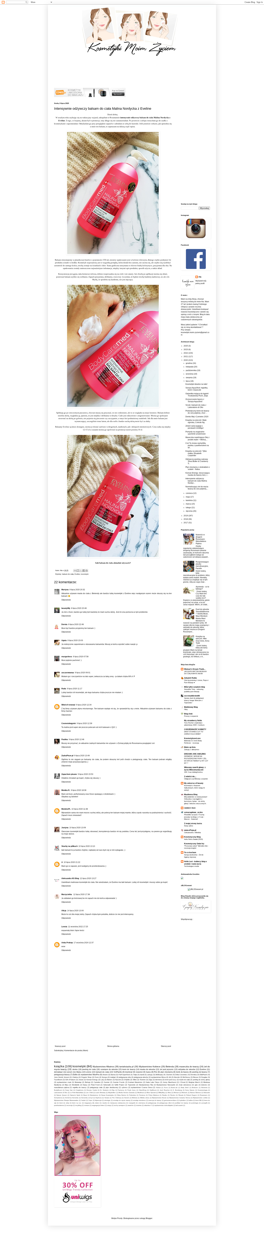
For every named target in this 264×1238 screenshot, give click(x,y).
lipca (188, 381)
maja (188, 497)
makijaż (113, 1077)
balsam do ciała (68, 574)
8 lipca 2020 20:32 (77, 590)
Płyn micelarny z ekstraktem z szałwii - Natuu (197, 468)
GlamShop (143, 1090)
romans (86, 1105)
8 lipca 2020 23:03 (75, 640)
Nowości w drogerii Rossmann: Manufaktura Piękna (201, 539)
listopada (190, 367)
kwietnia (189, 500)
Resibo (164, 1095)
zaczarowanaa (67, 673)
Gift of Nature (70, 1080)
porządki (204, 1103)
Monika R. (65, 790)
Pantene (142, 1095)
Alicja (63, 911)
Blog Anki (188, 714)
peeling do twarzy (199, 1072)
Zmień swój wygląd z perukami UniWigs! (194, 427)
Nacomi (118, 1080)
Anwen (105, 1075)
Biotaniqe (78, 1082)
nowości (139, 1072)
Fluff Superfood (124, 1075)
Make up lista (190, 747)
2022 (186, 353)
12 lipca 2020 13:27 (88, 878)
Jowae (80, 1080)
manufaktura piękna (61, 1087)
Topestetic (132, 1085)
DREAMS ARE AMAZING (195, 754)
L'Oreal (182, 1082)
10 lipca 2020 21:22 (72, 862)
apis (196, 1085)
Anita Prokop (67, 943)
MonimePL (66, 809)
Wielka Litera (144, 1098)
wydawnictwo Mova (158, 1077)
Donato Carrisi (92, 1090)
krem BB (198, 1100)
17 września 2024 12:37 (84, 943)
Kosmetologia (202, 1090)
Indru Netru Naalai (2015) (193, 839)
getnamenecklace (170, 1100)
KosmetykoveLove (192, 738)
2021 (186, 356)
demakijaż (58, 1072)
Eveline (77, 574)
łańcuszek (179, 1105)
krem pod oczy (170, 1080)
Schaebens (58, 1098)
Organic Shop (86, 1077)
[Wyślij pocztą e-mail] (75, 570)
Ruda (63, 689)
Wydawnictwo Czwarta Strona (179, 1098)
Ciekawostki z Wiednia (192, 832)
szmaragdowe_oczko (193, 812)
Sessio (107, 1098)
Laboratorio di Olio (60, 1092)
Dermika (193, 1075)
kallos (191, 1100)
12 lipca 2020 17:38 (81, 894)
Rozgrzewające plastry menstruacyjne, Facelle (202, 565)
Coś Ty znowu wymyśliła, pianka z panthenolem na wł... (197, 445)
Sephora (98, 1098)
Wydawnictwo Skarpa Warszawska (66, 1100)
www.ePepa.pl (190, 830)
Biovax (195, 1077)
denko (75, 1069)
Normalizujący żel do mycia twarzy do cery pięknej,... (196, 488)
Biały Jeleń (185, 1087)
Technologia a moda (191, 866)
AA (170, 1077)
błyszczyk (98, 1100)
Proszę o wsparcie (191, 716)
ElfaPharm (203, 1075)
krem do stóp (64, 1103)
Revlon (172, 1095)
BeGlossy (186, 1077)
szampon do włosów (109, 1069)
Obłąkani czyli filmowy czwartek (196, 779)
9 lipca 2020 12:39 (84, 723)
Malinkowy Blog (191, 707)
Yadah (83, 1100)
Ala (199, 277)
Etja (113, 1090)
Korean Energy (92, 1080)
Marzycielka (66, 894)
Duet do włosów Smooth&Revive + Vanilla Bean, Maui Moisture (202, 612)
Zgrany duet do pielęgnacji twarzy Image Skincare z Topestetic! (194, 700)
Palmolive (132, 1095)
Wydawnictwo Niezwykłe (165, 1085)
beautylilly (65, 608)
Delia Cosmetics (181, 1075)
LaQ (102, 1080)
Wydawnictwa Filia (146, 1085)
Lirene (88, 1072)
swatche (131, 1105)
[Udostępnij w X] (80, 570)
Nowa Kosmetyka (107, 1095)
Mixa (169, 1092)
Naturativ (207, 1092)
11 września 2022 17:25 (78, 927)
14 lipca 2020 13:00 (75, 911)
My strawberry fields (193, 720)
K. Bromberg (177, 1090)
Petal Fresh (95, 1085)
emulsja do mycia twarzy (121, 1100)
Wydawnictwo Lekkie (200, 1098)
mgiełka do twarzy (79, 1087)
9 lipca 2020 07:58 (80, 657)
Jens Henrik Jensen (61, 1077)
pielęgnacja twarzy (62, 1075)
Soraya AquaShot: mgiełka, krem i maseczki (196, 389)
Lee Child (89, 1092)
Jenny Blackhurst (169, 1082)
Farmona (121, 1090)
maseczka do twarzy (189, 1066)
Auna (166, 1087)
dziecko (204, 1085)
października (191, 370)
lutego (188, 507)
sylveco (124, 1087)
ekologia (107, 1100)
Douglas (204, 1077)
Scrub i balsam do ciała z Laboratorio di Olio (195, 406)
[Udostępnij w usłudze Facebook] (83, 570)
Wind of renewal (68, 705)
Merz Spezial (151, 1092)
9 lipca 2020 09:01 (82, 673)
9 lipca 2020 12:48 (76, 739)
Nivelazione (94, 1095)
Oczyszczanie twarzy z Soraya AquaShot (194, 400)
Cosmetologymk (68, 723)
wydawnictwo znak (64, 1082)
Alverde (177, 1077)
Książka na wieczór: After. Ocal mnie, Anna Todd (202, 639)
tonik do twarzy (182, 1072)
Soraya (104, 1077)
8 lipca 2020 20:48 (79, 608)
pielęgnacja (152, 1103)
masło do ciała (184, 1080)
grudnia (189, 363)
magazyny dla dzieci (91, 1103)
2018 (186, 519)
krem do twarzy (128, 1069)
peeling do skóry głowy (201, 1080)
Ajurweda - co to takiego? (202, 588)
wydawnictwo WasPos (90, 1075)
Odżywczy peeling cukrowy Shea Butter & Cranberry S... (196, 461)
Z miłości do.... (190, 776)
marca (188, 504)
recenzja (70, 1105)
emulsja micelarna (139, 1100)
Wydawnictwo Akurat (159, 1098)
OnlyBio (127, 1080)
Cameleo (97, 1082)
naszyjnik (132, 1103)
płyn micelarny (167, 1072)
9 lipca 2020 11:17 (74, 689)
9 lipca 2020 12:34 (84, 705)
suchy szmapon (119, 1105)
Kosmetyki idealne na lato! (196, 384)
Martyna (65, 590)
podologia (194, 1103)
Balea (79, 1072)
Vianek (126, 1098)
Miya (66, 1085)
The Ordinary (116, 1098)
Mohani (176, 1092)
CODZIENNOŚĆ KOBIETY (195, 729)
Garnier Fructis (119, 1082)
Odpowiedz (66, 600)
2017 (186, 523)
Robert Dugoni (191, 1095)
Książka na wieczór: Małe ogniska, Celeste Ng (196, 421)
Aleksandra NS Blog (70, 878)
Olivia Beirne (121, 1095)
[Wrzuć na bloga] (77, 570)
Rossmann (203, 1095)
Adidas (158, 1087)
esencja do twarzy (154, 1100)
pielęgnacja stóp (125, 1077)
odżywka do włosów (186, 1069)
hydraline (182, 1100)
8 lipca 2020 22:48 (76, 624)
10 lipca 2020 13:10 (87, 846)
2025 (186, 346)
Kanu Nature (190, 1090)
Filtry (186, 709)
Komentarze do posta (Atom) (76, 1050)
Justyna (64, 828)
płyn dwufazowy (112, 1087)
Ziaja (150, 1080)
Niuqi (85, 1095)
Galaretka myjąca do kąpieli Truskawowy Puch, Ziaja (197, 395)
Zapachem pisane (69, 774)
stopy (109, 1105)
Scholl (67, 1098)
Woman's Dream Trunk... (194, 669)
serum (69, 1072)
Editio (75, 1075)
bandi (142, 1075)
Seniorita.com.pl (87, 1098)
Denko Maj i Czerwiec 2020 (196, 417)
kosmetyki (84, 574)
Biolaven (195, 1087)
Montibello (75, 1085)
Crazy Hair (69, 1090)
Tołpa (135, 1075)
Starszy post (166, 1046)
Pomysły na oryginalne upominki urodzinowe (195, 433)
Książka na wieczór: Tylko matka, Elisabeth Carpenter (196, 453)
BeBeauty (159, 1075)
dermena (158, 1080)
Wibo (135, 1080)
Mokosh (184, 1092)
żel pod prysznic (167, 1069)
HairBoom (153, 1090)
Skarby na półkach (69, 846)
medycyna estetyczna (118, 1103)
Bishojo (87, 1082)
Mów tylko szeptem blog (194, 687)
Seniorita (75, 1098)
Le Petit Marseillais (76, 1092)
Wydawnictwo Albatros (103, 1066)
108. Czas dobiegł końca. (193, 772)
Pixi (155, 1072)
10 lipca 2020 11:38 (80, 809)
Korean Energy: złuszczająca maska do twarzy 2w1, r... (197, 474)
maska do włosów (147, 1069)
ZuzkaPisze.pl (67, 756)
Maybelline (112, 1092)
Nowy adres (188, 826)
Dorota (64, 624)
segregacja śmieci (98, 1105)
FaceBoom (58, 1080)
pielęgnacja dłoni (166, 1103)
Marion (109, 1080)
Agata (64, 640)
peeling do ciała (89, 1069)
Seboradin (107, 1085)
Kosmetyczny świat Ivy (194, 844)
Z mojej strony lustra (193, 823)
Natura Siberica (195, 1092)
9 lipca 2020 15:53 (85, 774)
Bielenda (170, 1066)
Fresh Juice (131, 1090)
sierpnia (189, 378)
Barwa (113, 1075)
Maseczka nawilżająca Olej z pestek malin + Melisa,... (197, 438)
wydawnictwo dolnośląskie (164, 1105)
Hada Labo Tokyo (152, 1082)
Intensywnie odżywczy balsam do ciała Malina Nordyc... (196, 481)
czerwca (189, 493)
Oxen (97, 1077)
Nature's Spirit (75, 1095)
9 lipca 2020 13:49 (82, 756)
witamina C (148, 1105)
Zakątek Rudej (190, 678)
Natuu (85, 1085)
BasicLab (174, 1087)
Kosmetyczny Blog (192, 837)
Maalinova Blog (190, 794)
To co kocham (190, 852)
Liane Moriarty (100, 1092)
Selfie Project (119, 1085)
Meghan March (194, 1082)
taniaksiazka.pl (126, 1066)
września (190, 374)
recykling (78, 1105)
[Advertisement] (113, 1020)
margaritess (66, 657)
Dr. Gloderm (104, 1090)
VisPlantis (118, 1072)
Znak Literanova (185, 1085)
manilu (104, 1103)
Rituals (180, 1095)
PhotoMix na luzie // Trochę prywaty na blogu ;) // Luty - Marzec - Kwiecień (194, 817)
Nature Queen (62, 1095)
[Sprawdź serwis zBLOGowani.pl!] (195, 889)
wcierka (138, 1105)
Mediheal (140, 1092)
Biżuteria (204, 1087)
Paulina (64, 739)
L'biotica (75, 1077)
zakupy (150, 1075)
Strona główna (113, 1046)
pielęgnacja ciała (96, 1087)
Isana (148, 1072)
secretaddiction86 (192, 696)
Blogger (149, 1218)
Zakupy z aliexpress (191, 749)
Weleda (134, 1098)
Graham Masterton (135, 1082)
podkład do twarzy (181, 1103)
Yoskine (142, 1080)
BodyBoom (58, 1090)
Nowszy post (60, 1046)
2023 (186, 349)
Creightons (79, 1090)
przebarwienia (59, 1105)
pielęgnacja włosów (141, 1077)
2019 (186, 516)
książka (59, 1066)
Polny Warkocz (153, 1095)
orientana (141, 1103)
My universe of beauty (193, 783)
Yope (90, 1100)
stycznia (189, 511)
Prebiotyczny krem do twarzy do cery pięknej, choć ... (197, 412)
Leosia (64, 927)
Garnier (107, 1082)
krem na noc (76, 1103)
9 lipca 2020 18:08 (78, 790)
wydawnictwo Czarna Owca (141, 1087)
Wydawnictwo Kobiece (149, 1066)
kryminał (128, 1072)
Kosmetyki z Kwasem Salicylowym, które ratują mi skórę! (194, 788)
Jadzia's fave (190, 808)
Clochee (169, 1075)
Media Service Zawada (127, 1092)
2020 (186, 360)
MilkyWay (161, 1092)
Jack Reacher (165, 1090)
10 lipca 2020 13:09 (77, 828)
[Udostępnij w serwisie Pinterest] (86, 570)
